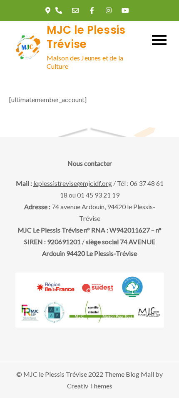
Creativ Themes (89, 386)
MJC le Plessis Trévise (86, 37)
